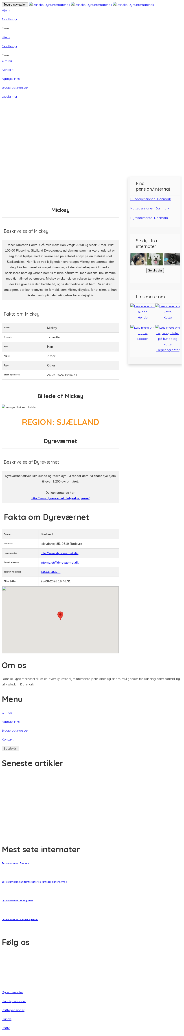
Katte (6, 1028)
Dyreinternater (12, 992)
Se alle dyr (9, 19)
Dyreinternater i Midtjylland (17, 900)
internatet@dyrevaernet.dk (60, 562)
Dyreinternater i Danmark (149, 218)
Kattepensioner (13, 1010)
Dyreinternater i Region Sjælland (20, 919)
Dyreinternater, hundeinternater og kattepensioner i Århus (34, 882)
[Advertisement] (92, 143)
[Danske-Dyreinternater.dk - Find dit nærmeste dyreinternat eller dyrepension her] (91, 4)
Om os (7, 61)
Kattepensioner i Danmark (149, 208)
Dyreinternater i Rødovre (15, 863)
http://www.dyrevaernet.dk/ (59, 553)
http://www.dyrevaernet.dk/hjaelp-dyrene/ (60, 498)
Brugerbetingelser (15, 88)
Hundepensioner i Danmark (150, 199)
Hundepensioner (14, 1001)
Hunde (6, 1019)
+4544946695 (50, 572)
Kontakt (7, 70)
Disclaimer (9, 97)
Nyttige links (11, 79)
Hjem (6, 10)
